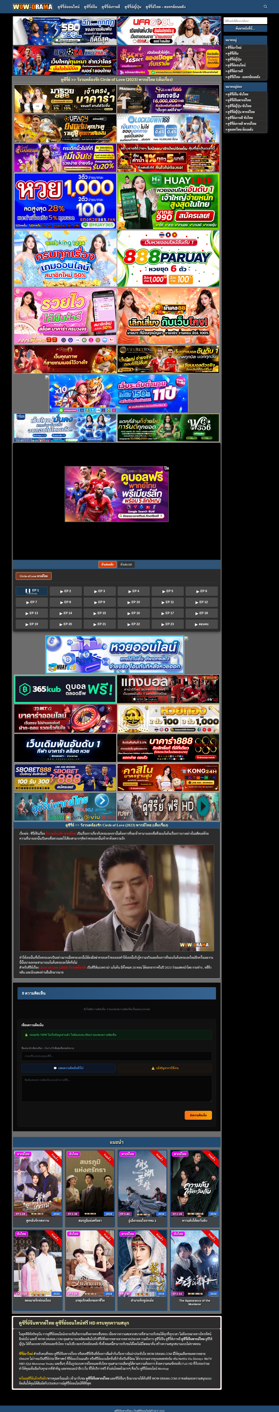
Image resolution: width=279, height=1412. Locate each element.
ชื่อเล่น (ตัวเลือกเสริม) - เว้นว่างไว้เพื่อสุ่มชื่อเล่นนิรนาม (47, 1048)
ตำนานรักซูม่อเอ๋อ (142, 1300)
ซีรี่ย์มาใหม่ (234, 48)
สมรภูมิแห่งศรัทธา (90, 1221)
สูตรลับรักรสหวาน (37, 1221)
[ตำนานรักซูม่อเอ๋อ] (142, 1263)
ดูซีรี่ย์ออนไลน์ (69, 6)
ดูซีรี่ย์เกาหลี (111, 6)
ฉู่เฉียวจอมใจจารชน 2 (142, 1221)
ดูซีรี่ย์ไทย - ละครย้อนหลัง (244, 77)
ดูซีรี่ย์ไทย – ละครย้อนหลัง (166, 6)
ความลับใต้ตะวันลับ (194, 1221)
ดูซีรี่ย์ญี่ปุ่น (133, 6)
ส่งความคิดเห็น (198, 1115)
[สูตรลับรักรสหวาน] (38, 1183)
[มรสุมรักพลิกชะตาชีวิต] (90, 1263)
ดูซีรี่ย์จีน (90, 6)
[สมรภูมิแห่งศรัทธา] (90, 1183)
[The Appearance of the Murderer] (195, 1263)
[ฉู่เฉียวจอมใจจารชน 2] (142, 1183)
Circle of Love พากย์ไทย (34, 576)
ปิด (166, 468)
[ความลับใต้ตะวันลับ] (195, 1183)
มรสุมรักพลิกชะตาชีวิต (90, 1300)
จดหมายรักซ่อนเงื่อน (38, 1300)
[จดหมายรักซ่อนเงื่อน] (38, 1263)
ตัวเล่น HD (126, 564)
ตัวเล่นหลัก (107, 564)
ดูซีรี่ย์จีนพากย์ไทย (65, 1354)
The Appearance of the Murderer (194, 1302)
